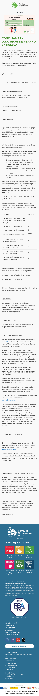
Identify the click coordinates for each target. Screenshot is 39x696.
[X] (23, 641)
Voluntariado (9, 625)
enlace (7, 342)
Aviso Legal (9, 630)
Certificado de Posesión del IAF (15, 583)
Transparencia (10, 628)
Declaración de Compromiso (14, 581)
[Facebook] (13, 641)
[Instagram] (7, 641)
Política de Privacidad (12, 632)
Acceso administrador (19, 646)
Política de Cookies (11, 635)
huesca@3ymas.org (9, 400)
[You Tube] (18, 641)
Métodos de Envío (11, 623)
